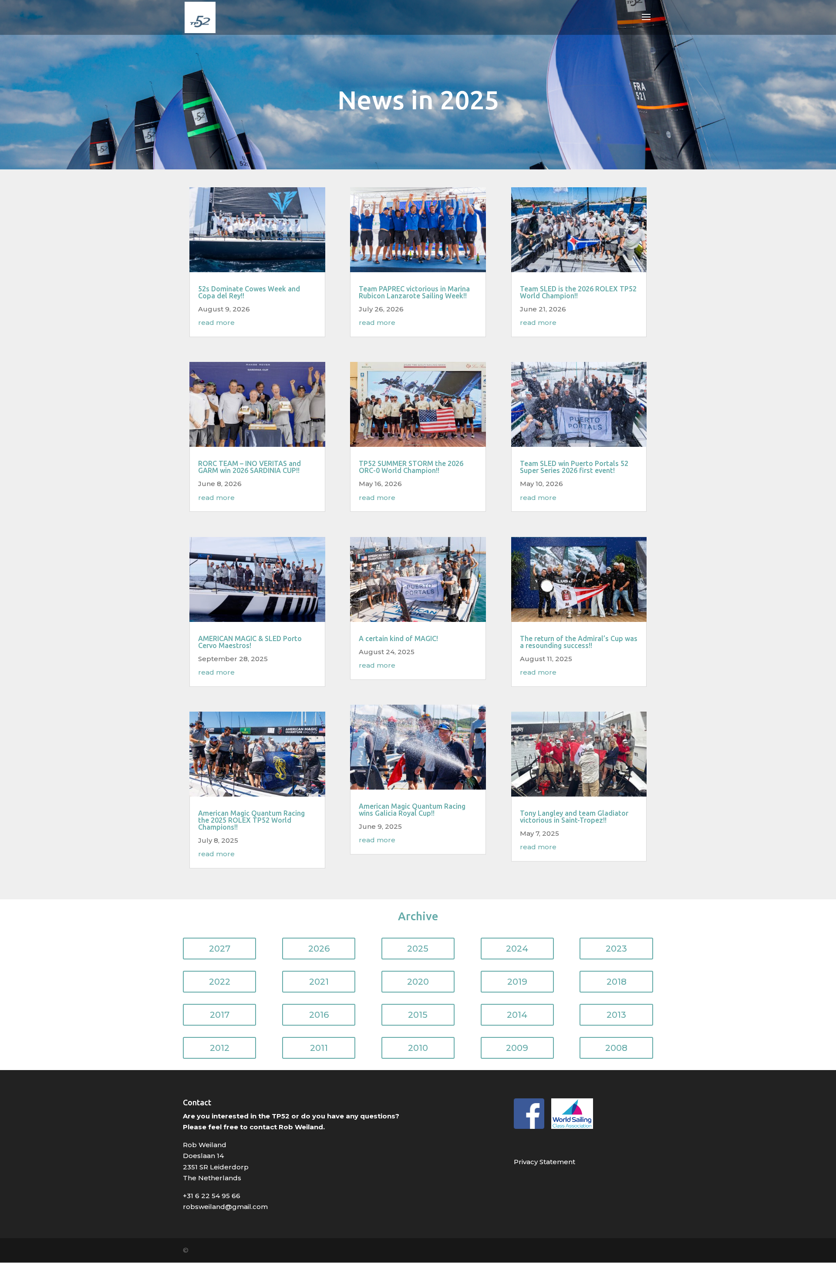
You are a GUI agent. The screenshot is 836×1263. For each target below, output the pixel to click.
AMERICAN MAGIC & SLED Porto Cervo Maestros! (250, 642)
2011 (319, 1048)
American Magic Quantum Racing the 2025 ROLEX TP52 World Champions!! (251, 820)
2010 (418, 1048)
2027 (219, 948)
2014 (517, 1015)
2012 (219, 1048)
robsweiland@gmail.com (225, 1206)
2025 (417, 948)
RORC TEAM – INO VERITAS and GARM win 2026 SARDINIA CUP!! (249, 466)
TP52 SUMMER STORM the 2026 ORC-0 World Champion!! (411, 466)
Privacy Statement (544, 1162)
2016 (319, 1015)
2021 (319, 981)
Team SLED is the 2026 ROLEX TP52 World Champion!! (578, 292)
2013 (616, 1015)
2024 (517, 948)
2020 (418, 981)
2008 (616, 1048)
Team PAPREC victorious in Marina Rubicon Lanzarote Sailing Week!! (414, 292)
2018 (617, 981)
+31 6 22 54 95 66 (211, 1196)
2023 (616, 948)
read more (216, 322)
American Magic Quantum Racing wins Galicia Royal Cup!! (412, 809)
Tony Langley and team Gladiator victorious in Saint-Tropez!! (574, 816)
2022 (219, 981)
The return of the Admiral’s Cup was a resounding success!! (578, 642)
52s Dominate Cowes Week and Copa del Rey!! (249, 292)
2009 (517, 1048)
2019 (517, 981)
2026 (319, 948)
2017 (219, 1015)
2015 (418, 1015)
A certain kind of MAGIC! (398, 638)
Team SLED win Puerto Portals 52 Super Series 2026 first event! (574, 466)
